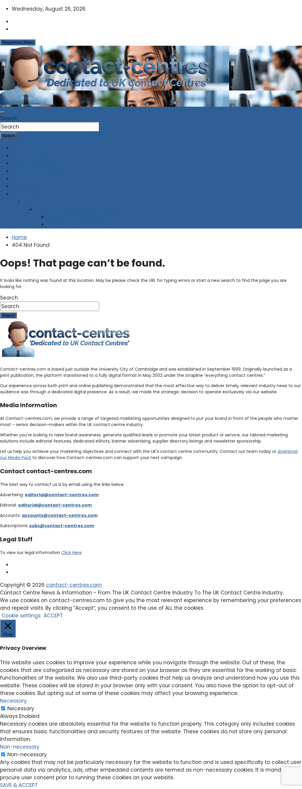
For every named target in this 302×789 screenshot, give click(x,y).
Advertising (26, 178)
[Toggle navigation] (2, 112)
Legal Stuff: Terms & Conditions (75, 209)
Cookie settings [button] (21, 615)
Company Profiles (34, 163)
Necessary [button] (13, 700)
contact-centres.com (74, 585)
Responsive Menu (17, 42)
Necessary (20, 708)
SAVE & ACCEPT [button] (19, 785)
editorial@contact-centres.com (62, 495)
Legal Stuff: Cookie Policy (78, 224)
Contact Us (26, 194)
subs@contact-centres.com (61, 526)
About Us (35, 201)
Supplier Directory (34, 155)
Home (19, 148)
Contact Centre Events (41, 171)
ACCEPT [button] (53, 615)
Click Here (71, 552)
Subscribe (24, 186)
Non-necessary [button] (20, 746)
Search (9, 118)
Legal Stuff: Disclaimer (75, 217)
